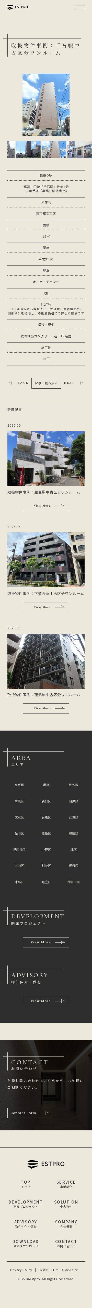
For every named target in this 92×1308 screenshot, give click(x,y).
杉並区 (46, 865)
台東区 (46, 817)
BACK (23, 383)
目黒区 (73, 801)
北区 (74, 849)
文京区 (19, 817)
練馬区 (19, 882)
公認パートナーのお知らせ (58, 1270)
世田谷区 (19, 849)
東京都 (19, 785)
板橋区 (73, 865)
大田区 (19, 865)
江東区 (73, 817)
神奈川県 (73, 882)
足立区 (46, 882)
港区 (46, 785)
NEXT (69, 383)
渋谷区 (73, 785)
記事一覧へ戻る (46, 383)
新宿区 (46, 801)
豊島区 (46, 833)
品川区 (19, 833)
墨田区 (73, 833)
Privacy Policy (21, 1270)
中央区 (19, 801)
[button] (28, 149)
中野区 (46, 849)
